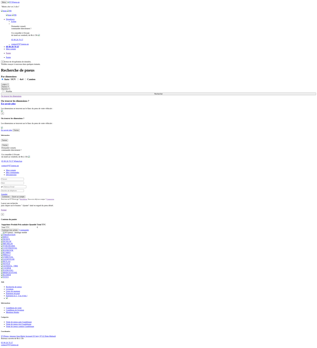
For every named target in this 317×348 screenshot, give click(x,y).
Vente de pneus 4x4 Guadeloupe (18, 324)
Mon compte (11, 49)
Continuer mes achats (10, 230)
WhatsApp (18, 161)
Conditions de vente (14, 308)
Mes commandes (12, 172)
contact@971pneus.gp (20, 44)
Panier (8, 53)
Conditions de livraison (15, 310)
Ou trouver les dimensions (11, 96)
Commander (24, 230)
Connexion (6, 197)
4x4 (21, 79)
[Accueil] (13, 2)
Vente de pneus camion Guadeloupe (20, 326)
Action (13, 21)
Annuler (4, 194)
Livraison (9, 289)
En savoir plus (8, 103)
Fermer (16, 130)
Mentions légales (12, 312)
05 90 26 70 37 (17, 40)
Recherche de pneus (14, 287)
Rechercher (158, 94)
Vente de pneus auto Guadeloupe (19, 322)
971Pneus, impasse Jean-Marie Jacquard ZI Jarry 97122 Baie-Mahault (28, 336)
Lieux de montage (13, 291)
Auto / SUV (10, 79)
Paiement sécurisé (13, 293)
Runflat (9, 91)
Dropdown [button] (10, 19)
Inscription (23, 199)
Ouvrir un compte (18, 197)
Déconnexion (11, 175)
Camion (31, 79)
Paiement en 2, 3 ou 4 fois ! (16, 296)
